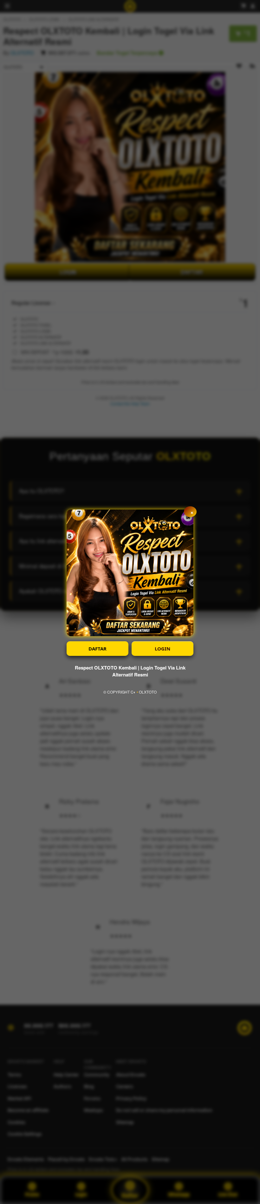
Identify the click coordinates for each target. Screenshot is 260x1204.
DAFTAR (97, 648)
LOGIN (162, 648)
